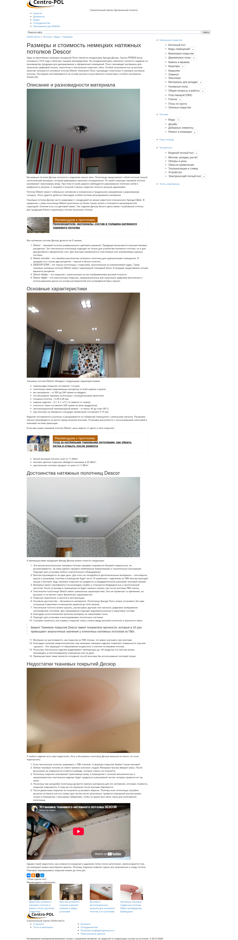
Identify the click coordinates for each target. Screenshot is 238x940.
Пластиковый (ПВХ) (180, 95)
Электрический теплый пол (184, 176)
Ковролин (174, 70)
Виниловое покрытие (181, 53)
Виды (57, 36)
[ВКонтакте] (29, 875)
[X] (38, 875)
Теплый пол (165, 147)
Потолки (47, 36)
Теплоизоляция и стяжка (183, 168)
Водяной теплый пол (180, 153)
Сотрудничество (41, 22)
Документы (39, 16)
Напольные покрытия (170, 39)
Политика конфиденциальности (97, 930)
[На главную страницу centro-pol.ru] (40, 915)
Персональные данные (93, 933)
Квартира (174, 66)
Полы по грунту (177, 103)
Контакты (85, 923)
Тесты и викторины (169, 183)
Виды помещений (179, 49)
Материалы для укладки (182, 82)
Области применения (181, 165)
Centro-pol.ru (33, 36)
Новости (37, 13)
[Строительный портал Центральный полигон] (45, 3)
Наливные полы (178, 86)
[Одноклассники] (33, 875)
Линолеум (174, 78)
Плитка (172, 99)
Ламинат (173, 74)
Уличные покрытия (179, 107)
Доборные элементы (180, 127)
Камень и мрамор (178, 62)
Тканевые (67, 36)
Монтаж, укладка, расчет (183, 157)
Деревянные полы (179, 57)
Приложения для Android (46, 26)
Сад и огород (166, 139)
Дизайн (172, 124)
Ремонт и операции (180, 131)
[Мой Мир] (42, 875)
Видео (36, 19)
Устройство (175, 172)
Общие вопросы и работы (184, 90)
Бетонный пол (176, 45)
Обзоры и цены (177, 161)
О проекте (38, 923)
